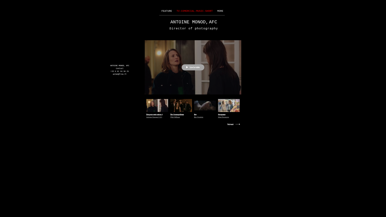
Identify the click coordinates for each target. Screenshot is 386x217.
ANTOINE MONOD (189, 22)
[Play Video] (157, 109)
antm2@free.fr (120, 74)
